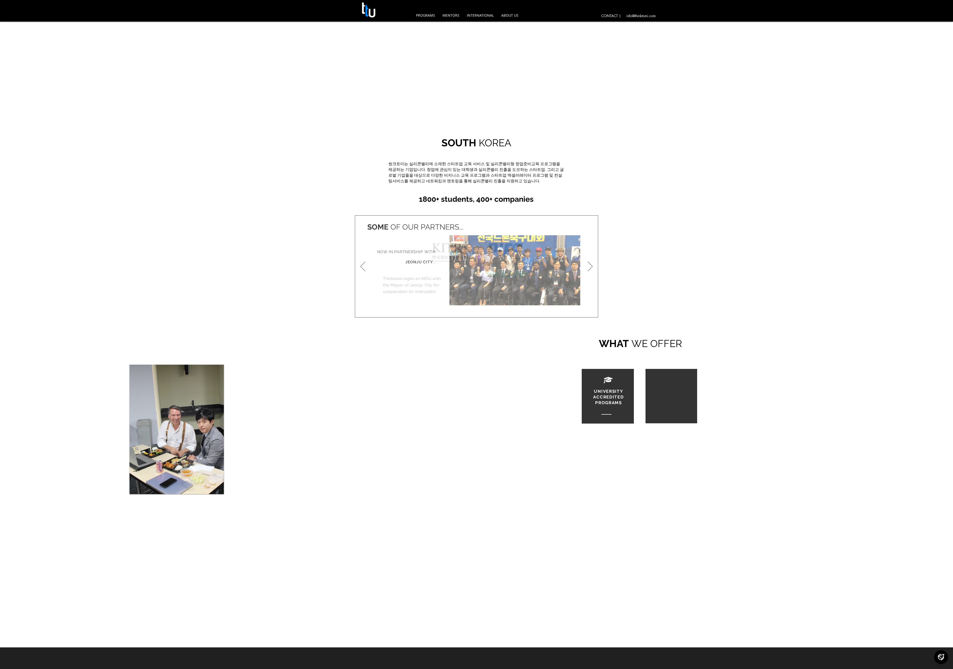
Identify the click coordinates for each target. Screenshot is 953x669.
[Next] (590, 266)
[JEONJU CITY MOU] (466, 311)
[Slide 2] (480, 311)
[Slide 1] (473, 311)
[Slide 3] (487, 311)
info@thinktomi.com (641, 15)
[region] (608, 396)
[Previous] (362, 266)
